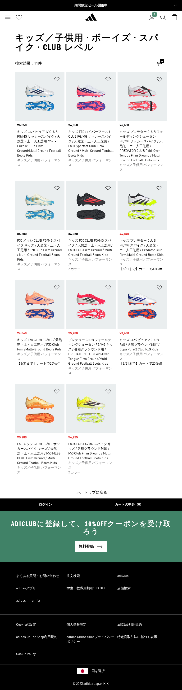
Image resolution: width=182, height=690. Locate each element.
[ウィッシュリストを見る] (19, 17)
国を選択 (98, 671)
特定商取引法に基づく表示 (137, 637)
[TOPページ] (91, 19)
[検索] (163, 17)
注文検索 (73, 576)
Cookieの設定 (26, 624)
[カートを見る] (174, 17)
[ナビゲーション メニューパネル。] (7, 17)
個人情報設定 (76, 624)
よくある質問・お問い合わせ (37, 576)
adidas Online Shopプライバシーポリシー (90, 639)
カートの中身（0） (129, 504)
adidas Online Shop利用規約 (36, 637)
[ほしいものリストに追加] (57, 80)
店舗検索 (124, 588)
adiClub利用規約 (129, 624)
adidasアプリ (26, 588)
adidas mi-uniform (29, 600)
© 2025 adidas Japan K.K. (91, 684)
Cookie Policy (26, 654)
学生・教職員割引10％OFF (86, 588)
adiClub (123, 576)
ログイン (45, 504)
